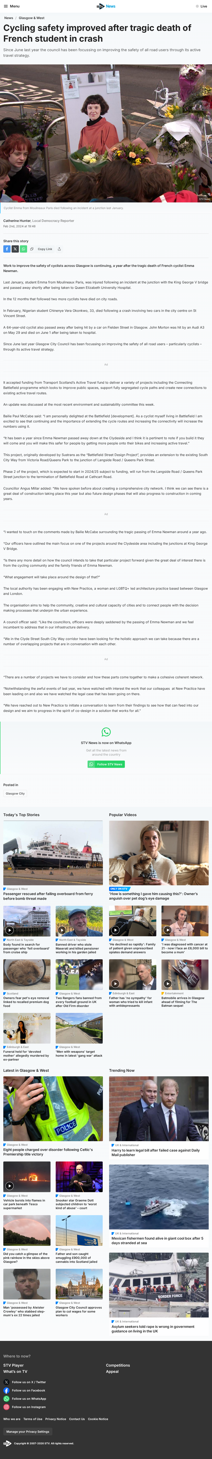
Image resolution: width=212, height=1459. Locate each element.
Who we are (11, 1419)
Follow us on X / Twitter (29, 1382)
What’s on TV (15, 1371)
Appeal (112, 1371)
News (8, 18)
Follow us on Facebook (28, 1390)
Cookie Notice (98, 1419)
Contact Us (77, 1419)
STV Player (13, 1365)
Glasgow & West (32, 18)
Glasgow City (15, 793)
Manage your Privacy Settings (27, 1431)
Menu (14, 6)
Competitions (118, 1365)
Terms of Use (32, 1419)
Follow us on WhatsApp (29, 1398)
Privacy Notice (55, 1419)
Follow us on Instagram (29, 1407)
